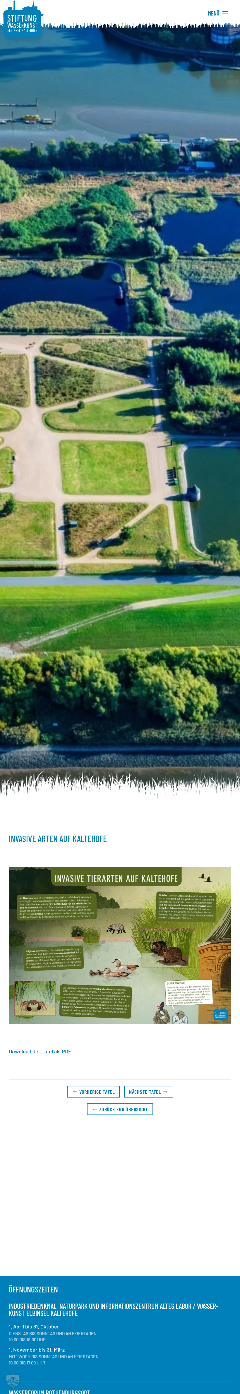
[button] (120, 945)
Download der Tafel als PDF (40, 1051)
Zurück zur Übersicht (123, 1109)
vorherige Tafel (97, 1091)
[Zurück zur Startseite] (22, 20)
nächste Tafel (145, 1091)
